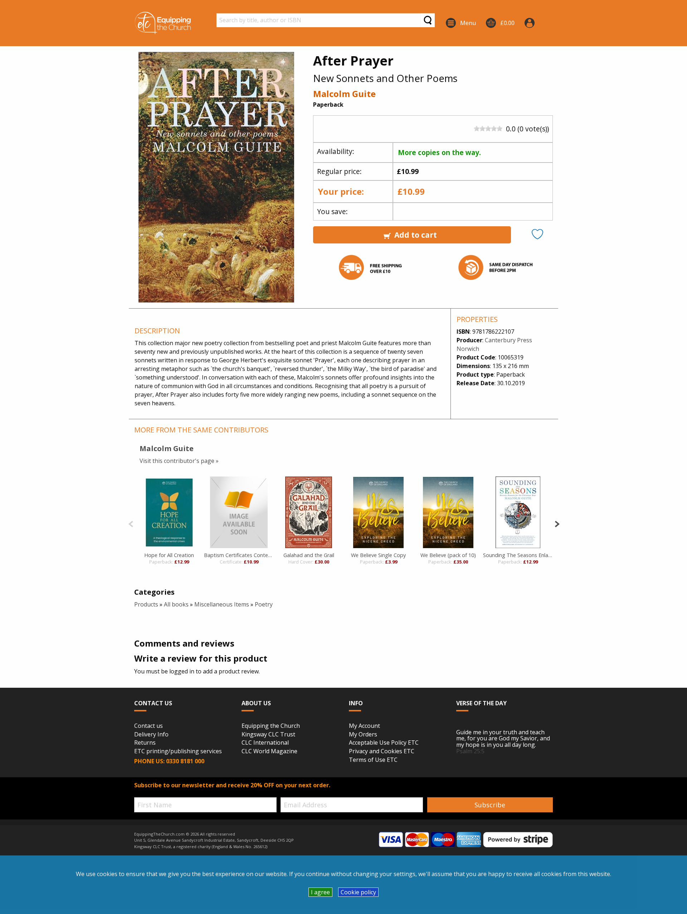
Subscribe (489, 805)
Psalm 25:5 (470, 751)
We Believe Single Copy (378, 555)
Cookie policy (358, 892)
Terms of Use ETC (373, 760)
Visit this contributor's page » (179, 461)
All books (176, 604)
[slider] (488, 128)
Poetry (264, 604)
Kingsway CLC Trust (268, 734)
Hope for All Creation (169, 555)
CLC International (265, 743)
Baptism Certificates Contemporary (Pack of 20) (239, 555)
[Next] (557, 523)
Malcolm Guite (344, 94)
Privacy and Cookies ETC (381, 751)
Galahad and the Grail (308, 555)
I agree (320, 892)
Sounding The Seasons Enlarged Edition (518, 555)
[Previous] (130, 523)
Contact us (148, 726)
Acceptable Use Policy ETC (384, 743)
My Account (364, 726)
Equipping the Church (271, 726)
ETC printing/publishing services (178, 751)
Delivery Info (151, 734)
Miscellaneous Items (221, 604)
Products (146, 604)
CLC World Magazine (269, 751)
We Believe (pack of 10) (448, 555)
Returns (145, 743)
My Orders (363, 734)
